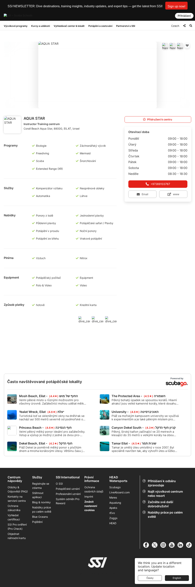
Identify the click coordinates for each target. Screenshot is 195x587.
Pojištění (37, 521)
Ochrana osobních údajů (93, 489)
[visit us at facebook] (147, 545)
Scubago (115, 487)
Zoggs (113, 518)
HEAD (112, 523)
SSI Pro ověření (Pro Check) (17, 526)
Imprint (88, 496)
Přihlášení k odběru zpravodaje (162, 483)
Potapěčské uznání (68, 488)
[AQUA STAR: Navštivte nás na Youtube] (180, 46)
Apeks (113, 507)
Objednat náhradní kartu (17, 536)
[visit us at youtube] (173, 545)
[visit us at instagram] (164, 545)
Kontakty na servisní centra (17, 498)
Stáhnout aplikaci (37, 495)
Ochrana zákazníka (14, 508)
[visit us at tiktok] (190, 545)
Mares (113, 497)
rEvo (112, 513)
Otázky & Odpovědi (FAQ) (18, 489)
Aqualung (115, 502)
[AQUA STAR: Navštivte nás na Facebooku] (165, 46)
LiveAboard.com (119, 492)
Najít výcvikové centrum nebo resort (165, 494)
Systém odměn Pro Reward (67, 501)
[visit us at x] (156, 545)
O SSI (59, 483)
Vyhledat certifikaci (14, 517)
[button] (176, 6)
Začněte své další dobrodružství (160, 504)
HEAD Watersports (118, 479)
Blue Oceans (40, 516)
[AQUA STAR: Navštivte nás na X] (173, 46)
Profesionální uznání (68, 493)
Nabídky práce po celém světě (165, 515)
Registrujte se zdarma (40, 485)
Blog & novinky (41, 502)
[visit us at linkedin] (181, 545)
